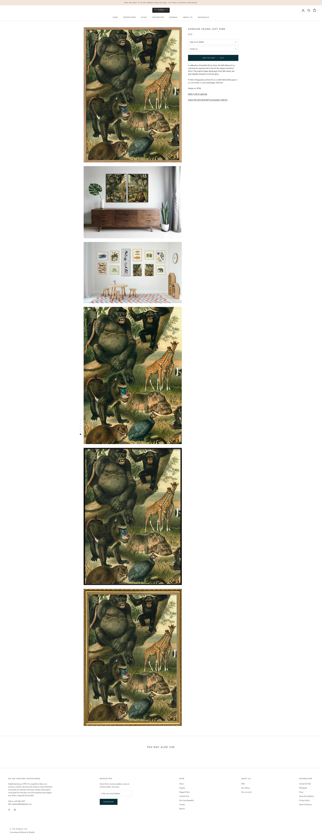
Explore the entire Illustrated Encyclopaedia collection (208, 100)
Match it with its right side (197, 94)
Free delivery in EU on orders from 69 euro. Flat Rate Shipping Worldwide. (161, 3)
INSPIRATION (158, 17)
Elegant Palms (184, 792)
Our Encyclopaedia (186, 800)
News (181, 783)
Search (182, 808)
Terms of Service (305, 804)
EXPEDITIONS (129, 17)
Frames (182, 804)
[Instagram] (15, 809)
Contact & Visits (305, 783)
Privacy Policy (304, 800)
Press (301, 792)
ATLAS (144, 17)
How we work (246, 792)
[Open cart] (314, 10)
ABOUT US (188, 17)
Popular (182, 788)
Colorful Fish (184, 796)
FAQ (243, 783)
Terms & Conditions (306, 796)
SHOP (115, 17)
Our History (245, 788)
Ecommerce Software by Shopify (22, 832)
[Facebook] (9, 809)
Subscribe (108, 802)
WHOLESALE (203, 17)
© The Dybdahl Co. (19, 829)
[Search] (309, 10)
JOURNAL (173, 17)
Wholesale (303, 788)
